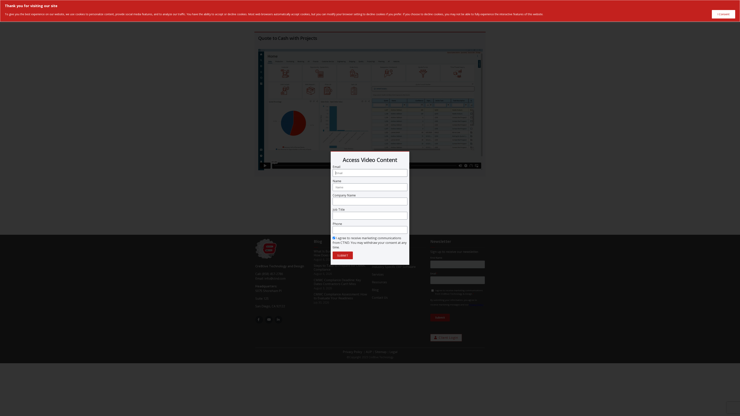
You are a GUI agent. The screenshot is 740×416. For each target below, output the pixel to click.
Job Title (339, 209)
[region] (370, 11)
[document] (370, 208)
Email (336, 167)
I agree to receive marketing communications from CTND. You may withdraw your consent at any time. (370, 242)
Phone (337, 224)
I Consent (723, 14)
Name (337, 181)
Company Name (344, 195)
